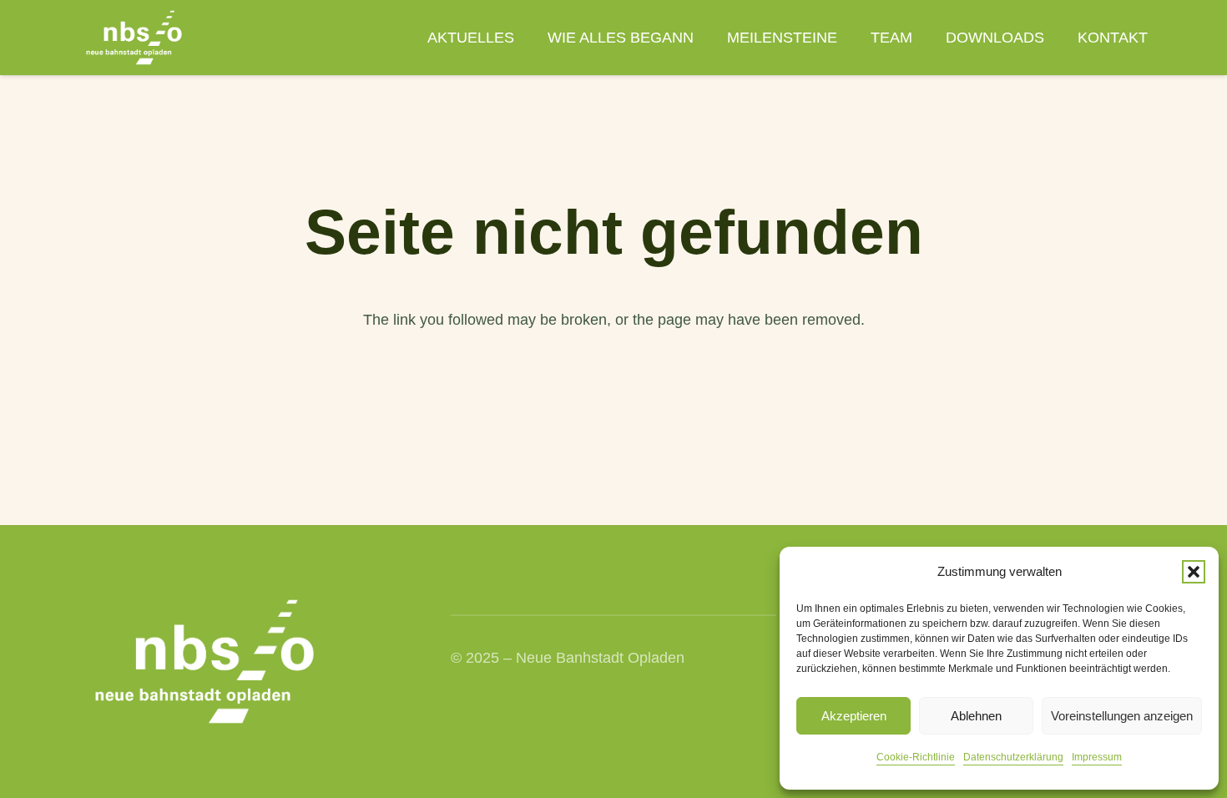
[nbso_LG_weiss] (134, 37)
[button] (1193, 571)
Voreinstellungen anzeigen (1122, 716)
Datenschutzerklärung (1013, 757)
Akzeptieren (853, 716)
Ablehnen (976, 716)
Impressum (1097, 757)
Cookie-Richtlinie (915, 757)
